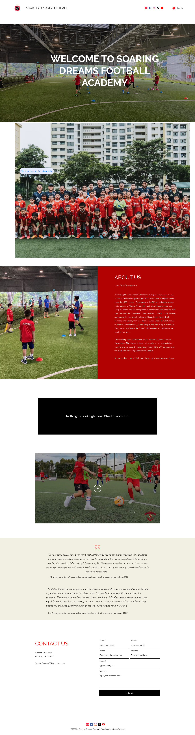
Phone (102, 651)
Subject (102, 661)
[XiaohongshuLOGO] (146, 8)
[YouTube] (162, 8)
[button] (102, 190)
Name (102, 640)
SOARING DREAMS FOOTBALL (47, 8)
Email (133, 640)
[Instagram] (154, 8)
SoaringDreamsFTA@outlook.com (50, 663)
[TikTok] (158, 8)
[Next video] (154, 488)
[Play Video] (97, 488)
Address (134, 651)
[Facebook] (150, 8)
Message (103, 671)
